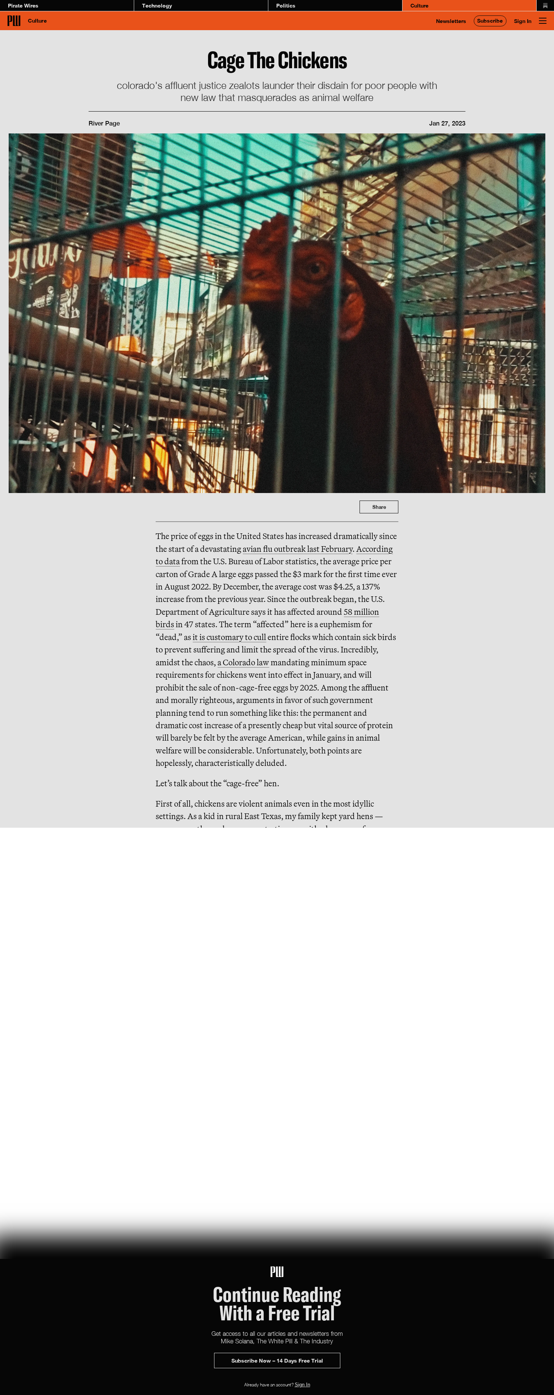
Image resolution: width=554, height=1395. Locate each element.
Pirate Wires (23, 5)
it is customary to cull (229, 637)
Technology (157, 5)
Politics (285, 5)
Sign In (522, 21)
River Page (104, 123)
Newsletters (451, 21)
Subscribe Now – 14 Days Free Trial (277, 1360)
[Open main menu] (542, 21)
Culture (419, 5)
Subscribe (490, 20)
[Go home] (14, 20)
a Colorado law (243, 662)
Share (379, 507)
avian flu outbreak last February (297, 549)
